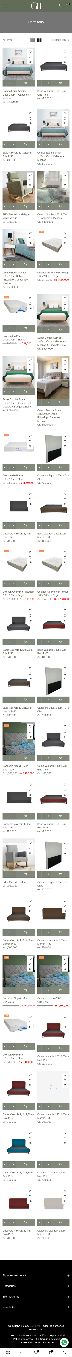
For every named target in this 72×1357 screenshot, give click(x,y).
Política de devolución (49, 1339)
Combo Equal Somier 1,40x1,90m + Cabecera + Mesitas (17, 95)
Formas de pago (30, 1342)
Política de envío (23, 1339)
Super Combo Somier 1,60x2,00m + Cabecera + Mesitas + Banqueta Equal (17, 403)
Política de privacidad (52, 1335)
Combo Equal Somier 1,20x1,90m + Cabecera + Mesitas (51, 156)
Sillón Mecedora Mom (14, 882)
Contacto (49, 1342)
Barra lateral (62, 40)
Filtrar (9, 40)
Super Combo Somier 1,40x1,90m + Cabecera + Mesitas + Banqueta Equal (51, 341)
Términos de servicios (23, 1335)
